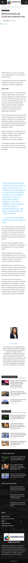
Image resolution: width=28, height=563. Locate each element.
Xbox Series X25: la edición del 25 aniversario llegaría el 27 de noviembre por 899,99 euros (17, 417)
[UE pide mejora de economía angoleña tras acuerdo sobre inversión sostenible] (5, 496)
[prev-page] (3, 407)
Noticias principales (6, 7)
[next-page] (5, 407)
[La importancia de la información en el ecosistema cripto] (5, 401)
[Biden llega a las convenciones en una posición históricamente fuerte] (5, 504)
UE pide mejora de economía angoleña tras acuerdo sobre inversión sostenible (17, 496)
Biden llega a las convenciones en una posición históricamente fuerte (18, 504)
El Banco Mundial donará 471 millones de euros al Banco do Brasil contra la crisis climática (17, 488)
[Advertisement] (14, 57)
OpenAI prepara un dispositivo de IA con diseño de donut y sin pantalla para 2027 (18, 443)
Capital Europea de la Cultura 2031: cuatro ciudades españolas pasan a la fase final (18, 393)
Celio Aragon (6, 20)
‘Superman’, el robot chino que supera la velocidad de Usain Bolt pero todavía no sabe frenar (18, 435)
